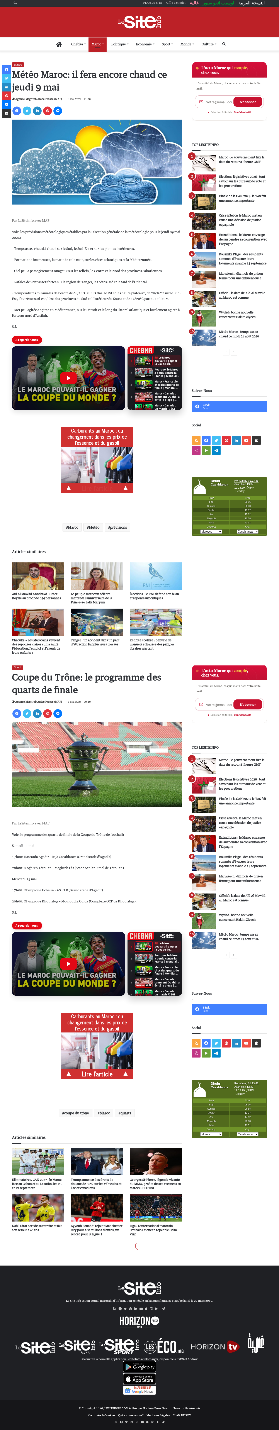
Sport (166, 44)
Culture (208, 44)
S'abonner (248, 102)
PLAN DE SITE (182, 1415)
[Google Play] (157, 1309)
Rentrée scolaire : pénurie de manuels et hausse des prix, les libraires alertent (152, 644)
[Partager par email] (6, 113)
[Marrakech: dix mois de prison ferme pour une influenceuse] (204, 279)
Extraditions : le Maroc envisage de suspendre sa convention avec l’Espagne (243, 239)
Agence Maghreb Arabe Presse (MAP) (38, 99)
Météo (94, 527)
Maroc (96, 44)
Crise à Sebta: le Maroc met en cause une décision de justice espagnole (240, 219)
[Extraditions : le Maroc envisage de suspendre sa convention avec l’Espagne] (204, 241)
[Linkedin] (37, 111)
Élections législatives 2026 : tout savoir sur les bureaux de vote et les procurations (242, 181)
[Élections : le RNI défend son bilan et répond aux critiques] (156, 576)
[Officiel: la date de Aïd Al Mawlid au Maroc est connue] (204, 299)
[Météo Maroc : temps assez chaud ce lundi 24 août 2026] (204, 338)
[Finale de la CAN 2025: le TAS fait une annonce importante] (204, 202)
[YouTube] (142, 1309)
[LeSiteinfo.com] (139, 22)
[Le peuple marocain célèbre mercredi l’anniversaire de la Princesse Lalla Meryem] (97, 576)
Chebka (77, 44)
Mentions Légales (158, 1415)
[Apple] (147, 1309)
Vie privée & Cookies (101, 1415)
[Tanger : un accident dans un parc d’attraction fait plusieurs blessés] (97, 622)
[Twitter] (27, 111)
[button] (68, 378)
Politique (118, 44)
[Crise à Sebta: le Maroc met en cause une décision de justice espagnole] (204, 221)
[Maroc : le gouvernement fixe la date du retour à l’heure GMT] (204, 163)
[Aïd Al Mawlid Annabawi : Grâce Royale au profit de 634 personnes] (38, 576)
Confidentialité (242, 112)
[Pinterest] (47, 111)
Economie (144, 44)
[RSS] (116, 1309)
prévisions (118, 527)
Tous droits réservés (187, 1408)
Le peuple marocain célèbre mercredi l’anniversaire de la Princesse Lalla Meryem (91, 598)
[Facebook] (16, 111)
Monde (185, 44)
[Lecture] (68, 378)
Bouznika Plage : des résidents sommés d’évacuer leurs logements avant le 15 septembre (243, 258)
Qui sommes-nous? (131, 1415)
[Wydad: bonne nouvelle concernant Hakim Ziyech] (204, 318)
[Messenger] (57, 111)
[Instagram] (152, 1309)
